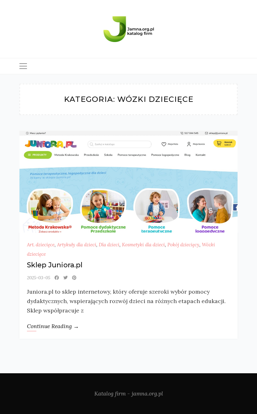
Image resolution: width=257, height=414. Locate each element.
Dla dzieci (109, 245)
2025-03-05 (38, 277)
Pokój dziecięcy (183, 245)
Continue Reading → (53, 326)
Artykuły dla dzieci (76, 245)
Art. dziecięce (41, 245)
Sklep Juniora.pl (54, 265)
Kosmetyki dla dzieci (143, 245)
